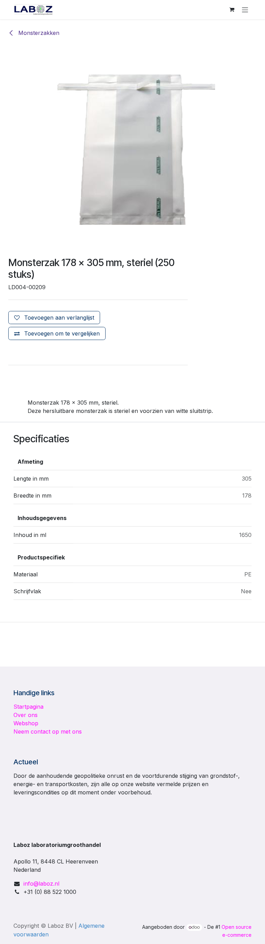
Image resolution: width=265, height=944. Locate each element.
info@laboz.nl (41, 883)
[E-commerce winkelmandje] (231, 9)
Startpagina (28, 706)
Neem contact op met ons (47, 731)
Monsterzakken (38, 32)
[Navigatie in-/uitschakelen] (245, 9)
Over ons (25, 714)
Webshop (25, 723)
